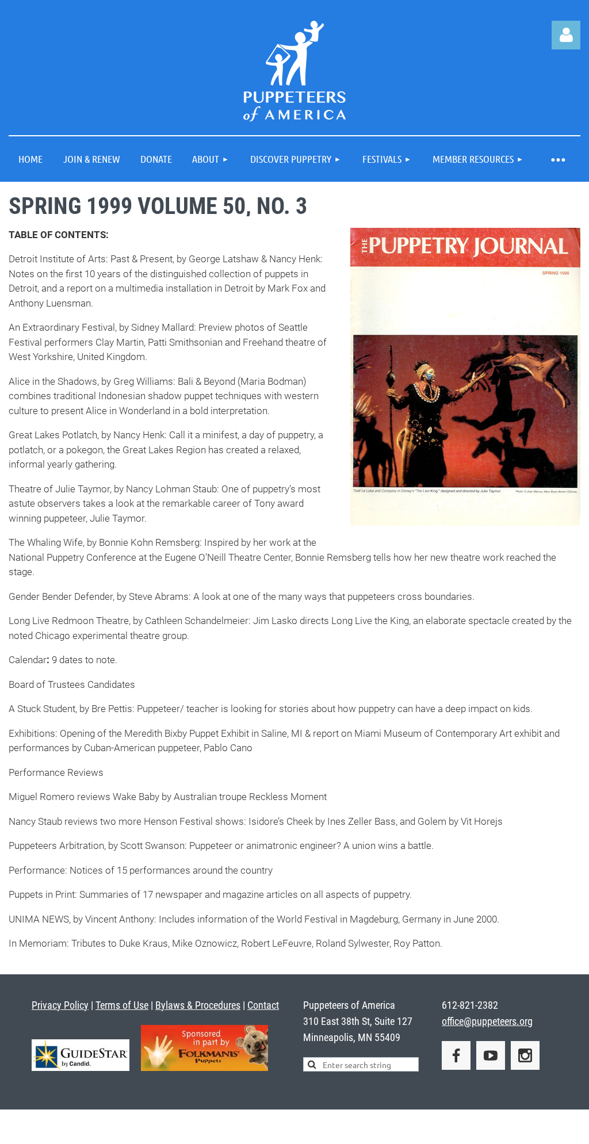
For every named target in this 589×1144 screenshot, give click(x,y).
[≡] (557, 159)
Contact (263, 1005)
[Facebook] (456, 1055)
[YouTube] (490, 1055)
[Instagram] (525, 1055)
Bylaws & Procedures (197, 1005)
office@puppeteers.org (487, 1021)
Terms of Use (121, 1005)
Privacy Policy (60, 1005)
